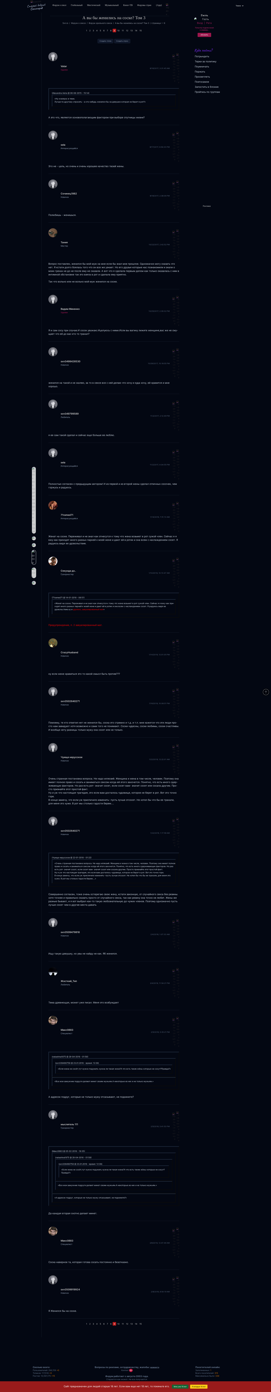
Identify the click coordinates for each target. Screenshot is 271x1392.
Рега (209, 23)
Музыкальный (112, 5)
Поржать (200, 71)
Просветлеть (202, 76)
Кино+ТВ (128, 5)
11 (123, 30)
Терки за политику (205, 61)
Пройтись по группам (207, 92)
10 (118, 30)
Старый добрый (36, 6)
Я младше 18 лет (199, 1387)
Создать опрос (122, 41)
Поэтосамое (202, 81)
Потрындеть (202, 56)
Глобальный (77, 5)
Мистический (93, 5)
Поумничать (202, 66)
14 (136, 30)
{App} (159, 5)
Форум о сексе (59, 5)
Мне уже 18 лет (180, 1387)
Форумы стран (144, 5)
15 (140, 30)
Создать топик (105, 41)
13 (131, 30)
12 (127, 30)
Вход (200, 23)
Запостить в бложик (207, 86)
